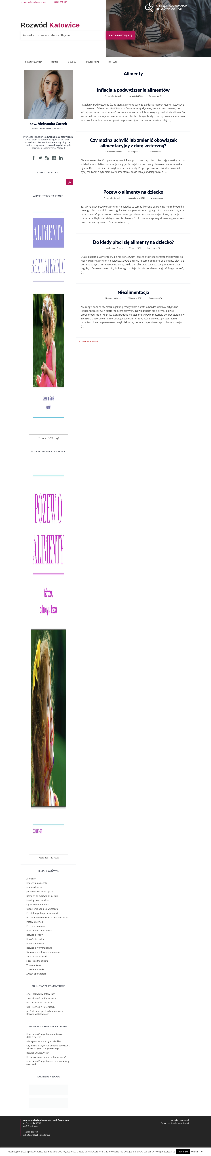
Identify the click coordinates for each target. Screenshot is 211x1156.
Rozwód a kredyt (34, 934)
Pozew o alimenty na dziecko (133, 192)
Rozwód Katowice (35, 943)
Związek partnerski (36, 973)
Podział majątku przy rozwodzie (42, 913)
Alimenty (31, 878)
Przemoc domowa (35, 926)
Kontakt (112, 61)
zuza (28, 998)
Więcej (60, 147)
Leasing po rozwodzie (37, 900)
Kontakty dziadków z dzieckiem (42, 895)
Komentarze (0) (155, 96)
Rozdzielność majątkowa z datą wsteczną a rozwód (47, 1063)
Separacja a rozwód (36, 956)
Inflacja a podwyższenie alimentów (133, 90)
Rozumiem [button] (183, 1151)
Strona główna (33, 61)
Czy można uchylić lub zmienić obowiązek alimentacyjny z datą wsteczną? (133, 143)
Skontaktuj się (120, 35)
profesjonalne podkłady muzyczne (44, 1011)
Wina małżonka (34, 965)
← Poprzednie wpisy (87, 341)
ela (28, 1002)
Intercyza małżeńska (36, 882)
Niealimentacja (133, 292)
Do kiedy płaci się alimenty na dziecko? (133, 242)
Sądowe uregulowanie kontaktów (43, 952)
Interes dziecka (34, 887)
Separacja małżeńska (37, 960)
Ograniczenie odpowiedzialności (175, 1123)
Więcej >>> (197, 1151)
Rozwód (50, 25)
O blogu (72, 61)
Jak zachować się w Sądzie (39, 891)
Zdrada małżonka (35, 969)
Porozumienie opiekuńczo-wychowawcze (47, 917)
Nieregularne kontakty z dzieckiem (44, 1041)
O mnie (54, 61)
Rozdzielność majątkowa (39, 930)
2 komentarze (155, 151)
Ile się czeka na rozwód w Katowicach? (46, 1057)
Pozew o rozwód (34, 921)
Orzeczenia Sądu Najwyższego (42, 908)
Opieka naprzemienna (37, 904)
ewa (28, 993)
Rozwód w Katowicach (44, 993)
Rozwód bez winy (35, 939)
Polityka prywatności (180, 1120)
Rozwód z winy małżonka (39, 947)
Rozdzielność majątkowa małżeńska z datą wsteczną (45, 1035)
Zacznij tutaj (92, 61)
